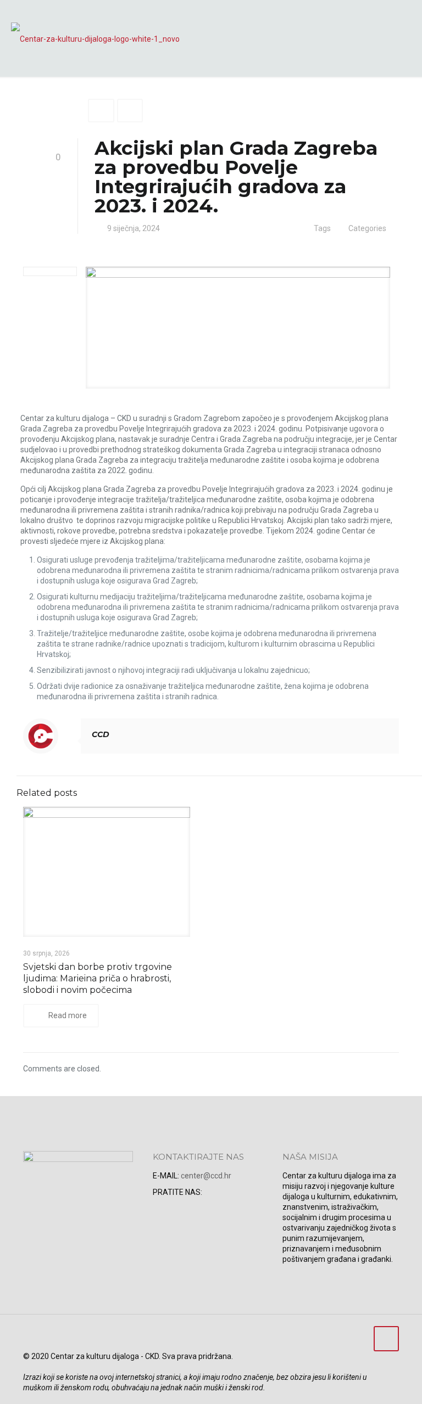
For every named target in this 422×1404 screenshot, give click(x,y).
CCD (100, 734)
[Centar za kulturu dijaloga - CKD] (95, 38)
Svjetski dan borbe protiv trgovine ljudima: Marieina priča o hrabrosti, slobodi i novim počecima (97, 978)
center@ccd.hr (206, 1175)
